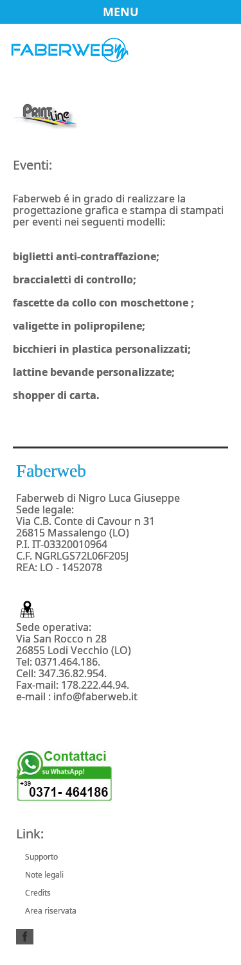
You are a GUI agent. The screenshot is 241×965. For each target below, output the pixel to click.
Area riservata (50, 910)
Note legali (44, 874)
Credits (38, 892)
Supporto (41, 856)
